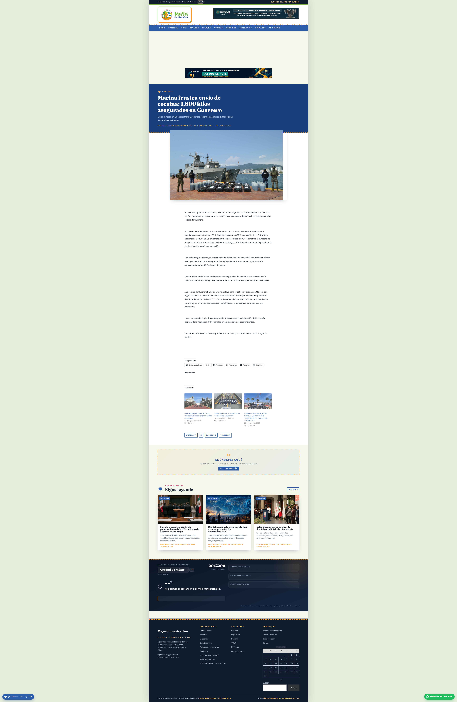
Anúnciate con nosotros (209, 655)
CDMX (184, 28)
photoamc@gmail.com (168, 655)
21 (286, 668)
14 (286, 663)
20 (281, 668)
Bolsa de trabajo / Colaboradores (213, 663)
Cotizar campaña (228, 468)
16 (297, 663)
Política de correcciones (209, 647)
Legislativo (245, 28)
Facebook (211, 435)
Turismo (218, 28)
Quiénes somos (206, 631)
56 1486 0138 (173, 657)
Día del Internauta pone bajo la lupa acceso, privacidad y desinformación (228, 529)
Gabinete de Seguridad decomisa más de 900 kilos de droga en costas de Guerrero (198, 416)
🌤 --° (200, 2)
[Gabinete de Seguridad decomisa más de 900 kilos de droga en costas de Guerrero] (198, 401)
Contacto (260, 28)
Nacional (173, 28)
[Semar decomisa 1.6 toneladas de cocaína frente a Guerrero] (228, 401)
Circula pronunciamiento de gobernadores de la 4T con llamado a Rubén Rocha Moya (179, 529)
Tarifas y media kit (270, 635)
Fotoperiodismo (237, 651)
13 (281, 663)
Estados (194, 28)
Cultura (206, 28)
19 (276, 668)
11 (271, 663)
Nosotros (204, 635)
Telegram (225, 435)
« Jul (280, 680)
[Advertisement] (228, 48)
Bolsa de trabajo (269, 639)
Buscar (266, 683)
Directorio (204, 639)
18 (271, 668)
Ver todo (293, 490)
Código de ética (206, 643)
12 (276, 663)
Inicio (162, 28)
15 (292, 663)
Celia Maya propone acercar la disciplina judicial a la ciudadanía (274, 528)
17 (265, 668)
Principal (234, 631)
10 (265, 663)
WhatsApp (191, 435)
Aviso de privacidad (207, 659)
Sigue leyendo (179, 489)
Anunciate (274, 28)
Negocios (231, 28)
